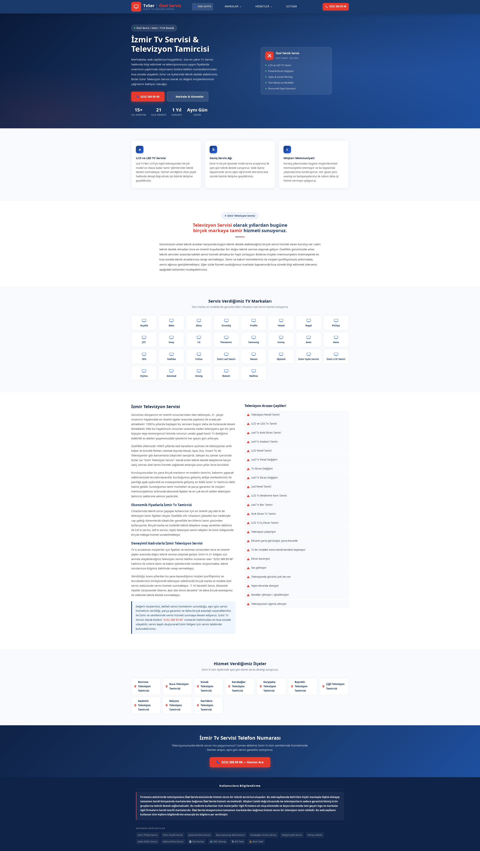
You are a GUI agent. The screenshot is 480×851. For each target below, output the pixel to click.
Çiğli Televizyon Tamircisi (335, 686)
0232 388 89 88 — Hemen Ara (243, 762)
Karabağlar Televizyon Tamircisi (239, 686)
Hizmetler (262, 6)
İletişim (291, 6)
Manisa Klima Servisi (173, 841)
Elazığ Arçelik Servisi (292, 835)
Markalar (231, 6)
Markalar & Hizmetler (190, 96)
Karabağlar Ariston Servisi (263, 835)
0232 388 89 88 (337, 6)
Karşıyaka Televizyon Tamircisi (269, 686)
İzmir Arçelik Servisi (173, 835)
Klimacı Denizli (315, 835)
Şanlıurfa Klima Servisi (199, 835)
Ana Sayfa (204, 6)
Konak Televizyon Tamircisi (207, 686)
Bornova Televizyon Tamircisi (144, 686)
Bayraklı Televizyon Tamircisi (301, 686)
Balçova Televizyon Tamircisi (175, 705)
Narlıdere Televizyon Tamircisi (207, 705)
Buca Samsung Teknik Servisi (230, 835)
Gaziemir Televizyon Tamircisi (144, 705)
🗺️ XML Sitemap (218, 841)
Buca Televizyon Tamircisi (179, 686)
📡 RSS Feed (238, 841)
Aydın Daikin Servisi (147, 841)
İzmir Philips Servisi (148, 835)
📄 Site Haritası (196, 841)
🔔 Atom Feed (256, 841)
